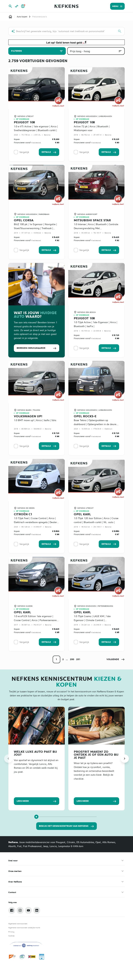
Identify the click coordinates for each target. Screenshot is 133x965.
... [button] (67, 659)
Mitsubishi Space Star (92, 220)
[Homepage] (10, 17)
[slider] (36, 817)
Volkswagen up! (28, 416)
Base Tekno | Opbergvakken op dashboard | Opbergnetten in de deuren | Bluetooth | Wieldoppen (96, 424)
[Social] (11, 910)
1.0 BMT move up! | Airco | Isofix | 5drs (35, 420)
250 (72, 659)
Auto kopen (22, 16)
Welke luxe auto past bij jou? (35, 753)
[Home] (66, 6)
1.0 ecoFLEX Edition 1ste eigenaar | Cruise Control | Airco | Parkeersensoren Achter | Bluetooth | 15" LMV (36, 620)
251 (78, 659)
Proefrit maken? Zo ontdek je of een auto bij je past (96, 755)
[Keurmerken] (12, 957)
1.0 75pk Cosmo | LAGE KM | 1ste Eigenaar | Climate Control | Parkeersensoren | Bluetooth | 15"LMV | (96, 620)
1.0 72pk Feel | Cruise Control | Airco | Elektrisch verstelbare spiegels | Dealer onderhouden (35, 522)
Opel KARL (82, 514)
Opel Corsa (23, 220)
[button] (116, 659)
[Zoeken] (120, 31)
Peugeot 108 (24, 122)
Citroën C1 (23, 514)
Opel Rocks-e (85, 416)
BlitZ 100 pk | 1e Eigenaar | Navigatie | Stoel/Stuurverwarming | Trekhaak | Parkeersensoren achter (35, 228)
